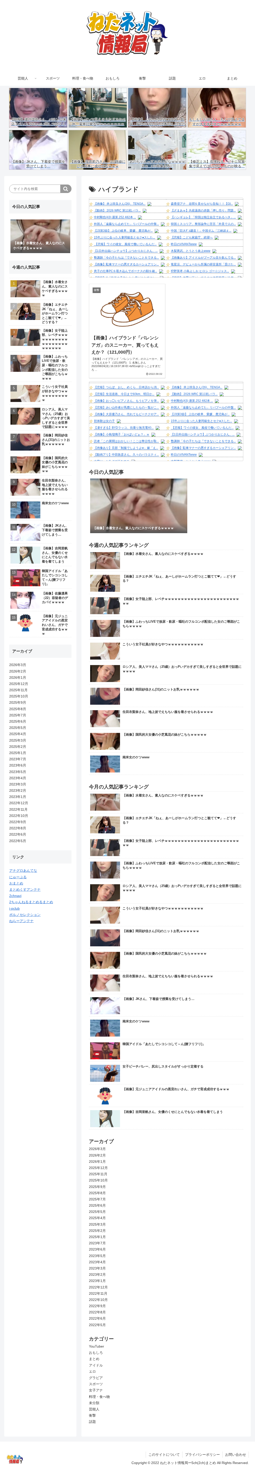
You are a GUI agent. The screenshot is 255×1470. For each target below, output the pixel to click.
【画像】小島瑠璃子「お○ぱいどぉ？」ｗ (121, 434)
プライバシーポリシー (202, 1455)
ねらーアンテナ (21, 921)
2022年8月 (97, 1312)
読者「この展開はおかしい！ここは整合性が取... (126, 441)
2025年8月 (97, 1193)
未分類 (94, 1403)
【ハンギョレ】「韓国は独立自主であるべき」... (203, 217)
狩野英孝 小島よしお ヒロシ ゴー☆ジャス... (200, 271)
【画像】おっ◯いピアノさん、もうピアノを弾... (126, 401)
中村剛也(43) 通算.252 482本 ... (115, 217)
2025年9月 (97, 1187)
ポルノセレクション (25, 915)
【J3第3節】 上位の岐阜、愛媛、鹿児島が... (123, 230)
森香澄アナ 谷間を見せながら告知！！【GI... (202, 203)
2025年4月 (97, 1218)
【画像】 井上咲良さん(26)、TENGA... (119, 203)
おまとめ (16, 883)
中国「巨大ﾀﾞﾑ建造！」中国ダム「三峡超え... (201, 230)
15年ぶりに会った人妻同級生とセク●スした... (124, 237)
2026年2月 (97, 1155)
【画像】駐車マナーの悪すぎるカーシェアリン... (126, 264)
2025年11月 (98, 1174)
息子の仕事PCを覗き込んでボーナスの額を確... (125, 271)
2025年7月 (97, 1199)
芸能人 (94, 1409)
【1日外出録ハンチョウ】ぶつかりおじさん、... (126, 251)
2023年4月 (97, 1262)
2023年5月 (97, 1256)
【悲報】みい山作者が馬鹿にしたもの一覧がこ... (126, 407)
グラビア (96, 1378)
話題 (92, 1422)
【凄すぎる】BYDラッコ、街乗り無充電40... (124, 428)
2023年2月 (97, 1274)
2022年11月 (98, 1293)
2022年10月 (98, 1300)
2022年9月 (97, 1306)
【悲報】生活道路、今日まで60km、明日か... (124, 394)
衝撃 (92, 1415)
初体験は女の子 (104, 421)
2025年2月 (97, 1231)
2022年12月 (98, 1287)
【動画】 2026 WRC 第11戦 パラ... (117, 210)
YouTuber (96, 1346)
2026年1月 (97, 1162)
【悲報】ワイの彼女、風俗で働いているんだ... (125, 244)
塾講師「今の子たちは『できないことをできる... (126, 257)
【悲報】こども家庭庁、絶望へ (192, 237)
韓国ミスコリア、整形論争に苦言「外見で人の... (203, 224)
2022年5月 (97, 1325)
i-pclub (14, 908)
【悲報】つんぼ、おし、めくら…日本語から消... (126, 387)
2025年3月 (97, 1224)
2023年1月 (97, 1281)
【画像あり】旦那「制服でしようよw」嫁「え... (126, 448)
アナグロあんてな (23, 871)
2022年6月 (97, 1318)
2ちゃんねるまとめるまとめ (31, 902)
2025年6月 (97, 1205)
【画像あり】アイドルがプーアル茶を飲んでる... (203, 257)
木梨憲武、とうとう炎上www (190, 251)
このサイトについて (164, 1455)
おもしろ (96, 1353)
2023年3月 (97, 1268)
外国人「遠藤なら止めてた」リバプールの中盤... (126, 224)
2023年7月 (97, 1243)
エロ (92, 1371)
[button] (65, 189)
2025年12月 (98, 1168)
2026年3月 (97, 1149)
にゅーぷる (18, 877)
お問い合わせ (235, 1455)
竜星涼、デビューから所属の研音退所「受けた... (203, 264)
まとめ (94, 1359)
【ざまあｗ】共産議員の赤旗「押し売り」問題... (203, 210)
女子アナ (96, 1390)
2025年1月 (97, 1237)
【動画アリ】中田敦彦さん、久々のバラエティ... (126, 455)
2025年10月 (98, 1180)
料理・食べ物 (99, 1397)
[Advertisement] (40, 1005)
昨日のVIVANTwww (184, 244)
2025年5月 (97, 1212)
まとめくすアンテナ (25, 889)
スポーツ (96, 1384)
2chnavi (15, 896)
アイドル (96, 1365)
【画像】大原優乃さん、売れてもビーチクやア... (126, 414)
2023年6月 (97, 1249)
